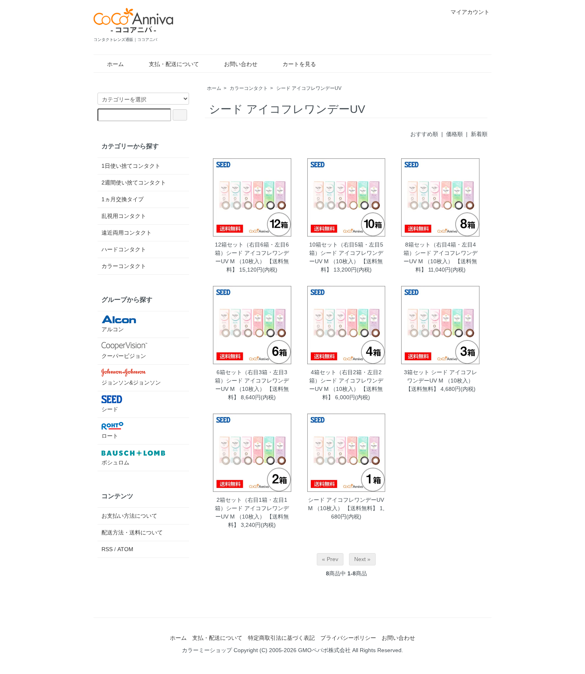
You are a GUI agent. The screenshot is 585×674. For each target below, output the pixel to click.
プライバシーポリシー (348, 638)
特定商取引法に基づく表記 (281, 638)
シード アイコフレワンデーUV (308, 88)
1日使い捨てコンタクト (130, 166)
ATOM (125, 549)
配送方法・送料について (132, 532)
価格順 (454, 134)
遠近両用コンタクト (126, 232)
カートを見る (299, 64)
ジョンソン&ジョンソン (131, 382)
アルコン (112, 329)
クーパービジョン (123, 356)
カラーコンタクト (249, 88)
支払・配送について (174, 64)
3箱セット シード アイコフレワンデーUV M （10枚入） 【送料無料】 (440, 380)
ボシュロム (115, 462)
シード (109, 409)
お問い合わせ (240, 64)
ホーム (115, 64)
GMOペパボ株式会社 (324, 650)
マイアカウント (469, 12)
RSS (107, 549)
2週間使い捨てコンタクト (133, 182)
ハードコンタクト (123, 249)
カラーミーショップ (207, 650)
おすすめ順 (424, 134)
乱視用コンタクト (123, 216)
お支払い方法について (129, 516)
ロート (109, 436)
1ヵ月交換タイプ (122, 199)
